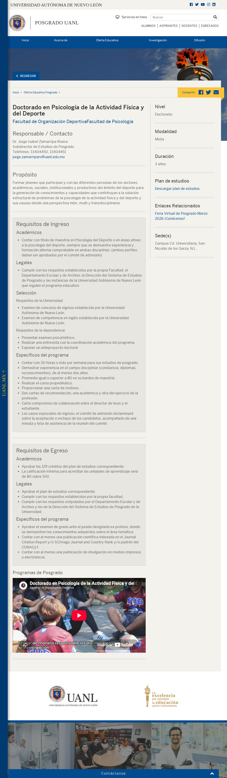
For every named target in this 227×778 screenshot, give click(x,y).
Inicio (25, 40)
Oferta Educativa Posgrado (40, 92)
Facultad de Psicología (110, 121)
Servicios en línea (134, 17)
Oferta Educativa (107, 40)
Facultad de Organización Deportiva (50, 121)
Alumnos (148, 26)
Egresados (210, 26)
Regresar (28, 76)
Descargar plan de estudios (177, 189)
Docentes (189, 26)
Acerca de (60, 40)
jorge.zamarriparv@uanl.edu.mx (39, 157)
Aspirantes (168, 26)
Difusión (199, 40)
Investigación (158, 40)
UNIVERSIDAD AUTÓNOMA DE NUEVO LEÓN (56, 4)
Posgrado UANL (57, 23)
